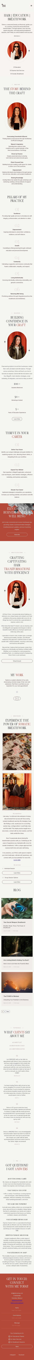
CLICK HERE (17, 860)
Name (17, 1308)
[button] (31, 5)
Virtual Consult (17, 661)
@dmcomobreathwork (17, 1303)
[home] (3, 5)
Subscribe (17, 534)
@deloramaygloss (17, 1300)
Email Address (17, 1315)
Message (17, 1323)
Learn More (17, 419)
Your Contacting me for (17, 1333)
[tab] (17, 1042)
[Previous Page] (17, 697)
